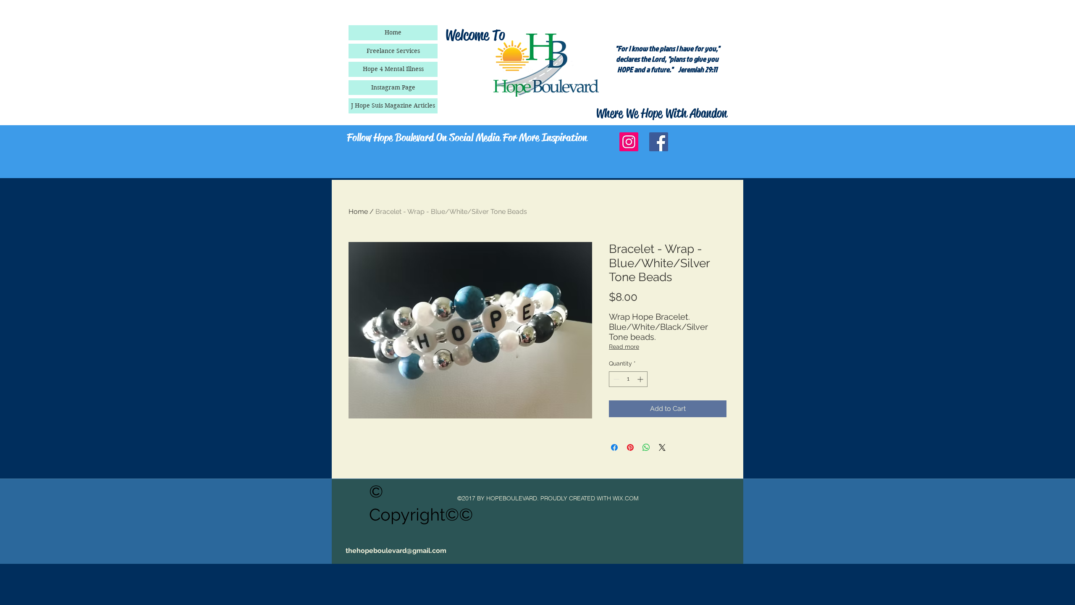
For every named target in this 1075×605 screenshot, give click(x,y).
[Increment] (641, 379)
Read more (624, 346)
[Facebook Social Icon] (658, 141)
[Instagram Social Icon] (628, 141)
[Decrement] (615, 379)
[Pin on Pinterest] (630, 447)
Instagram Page (393, 87)
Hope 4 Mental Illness (393, 69)
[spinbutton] (628, 379)
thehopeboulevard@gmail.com (396, 551)
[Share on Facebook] (614, 447)
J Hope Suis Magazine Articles (393, 105)
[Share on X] (662, 447)
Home (393, 32)
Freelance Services (393, 51)
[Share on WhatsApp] (646, 447)
